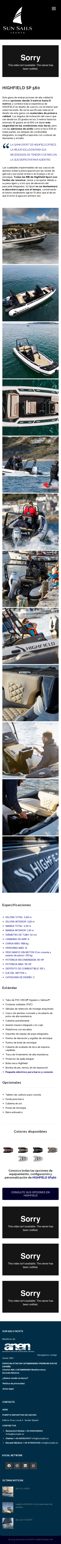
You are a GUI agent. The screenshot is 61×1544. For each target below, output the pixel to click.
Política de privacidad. (13, 1383)
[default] (30, 293)
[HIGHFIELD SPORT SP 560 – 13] (30, 407)
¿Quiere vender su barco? (15, 1378)
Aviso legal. (8, 1388)
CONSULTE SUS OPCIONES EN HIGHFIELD (30, 1194)
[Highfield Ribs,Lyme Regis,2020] (30, 236)
